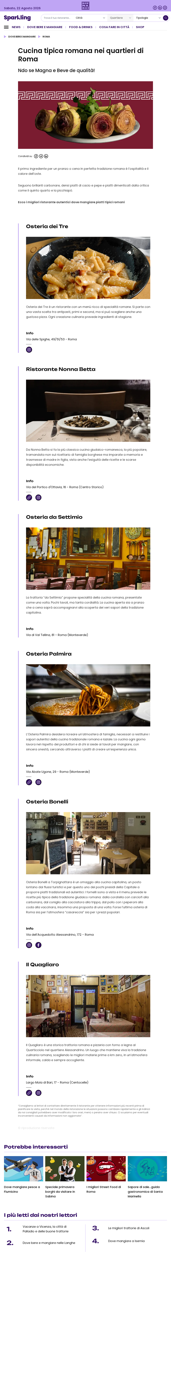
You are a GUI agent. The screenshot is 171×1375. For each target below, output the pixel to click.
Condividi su (25, 156)
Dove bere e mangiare (44, 27)
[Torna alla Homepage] (18, 18)
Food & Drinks (81, 27)
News (16, 27)
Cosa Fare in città (114, 27)
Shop (140, 27)
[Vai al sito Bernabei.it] (86, 6)
